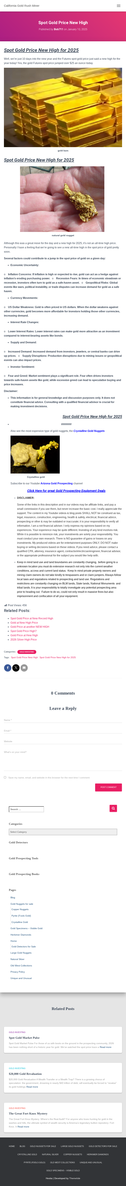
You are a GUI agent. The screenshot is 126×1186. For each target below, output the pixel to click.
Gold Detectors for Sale (23, 946)
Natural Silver (17, 959)
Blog (12, 897)
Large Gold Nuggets (21, 952)
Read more (105, 1047)
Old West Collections (21, 965)
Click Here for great (41, 491)
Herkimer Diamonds (20, 934)
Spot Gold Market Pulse (24, 1037)
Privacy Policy (17, 971)
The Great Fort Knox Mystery (28, 1113)
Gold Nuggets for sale (21, 904)
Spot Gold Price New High (24, 657)
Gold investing (27, 652)
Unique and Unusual (21, 978)
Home (13, 941)
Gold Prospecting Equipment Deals (80, 491)
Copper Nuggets (20, 909)
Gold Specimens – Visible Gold (26, 928)
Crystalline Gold (19, 922)
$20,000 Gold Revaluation (25, 1073)
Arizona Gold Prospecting (57, 483)
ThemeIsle (74, 1178)
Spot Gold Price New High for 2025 (58, 657)
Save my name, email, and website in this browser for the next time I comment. (49, 777)
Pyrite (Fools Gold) (21, 915)
